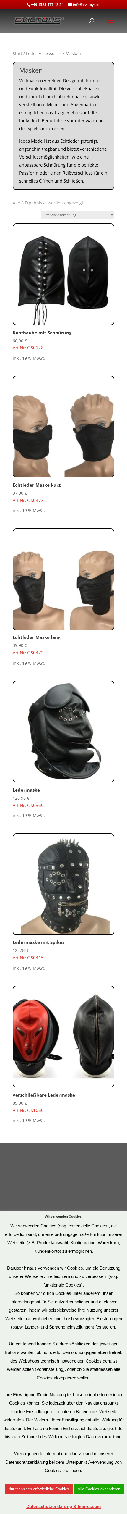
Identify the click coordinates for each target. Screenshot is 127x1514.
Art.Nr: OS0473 (37, 492)
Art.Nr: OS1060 (44, 1102)
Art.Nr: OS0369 (28, 797)
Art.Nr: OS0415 (38, 950)
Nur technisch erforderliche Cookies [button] (38, 1489)
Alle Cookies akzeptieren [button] (99, 1489)
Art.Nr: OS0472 (36, 645)
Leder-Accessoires (44, 53)
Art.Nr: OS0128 (42, 340)
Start (17, 53)
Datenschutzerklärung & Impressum (63, 1506)
